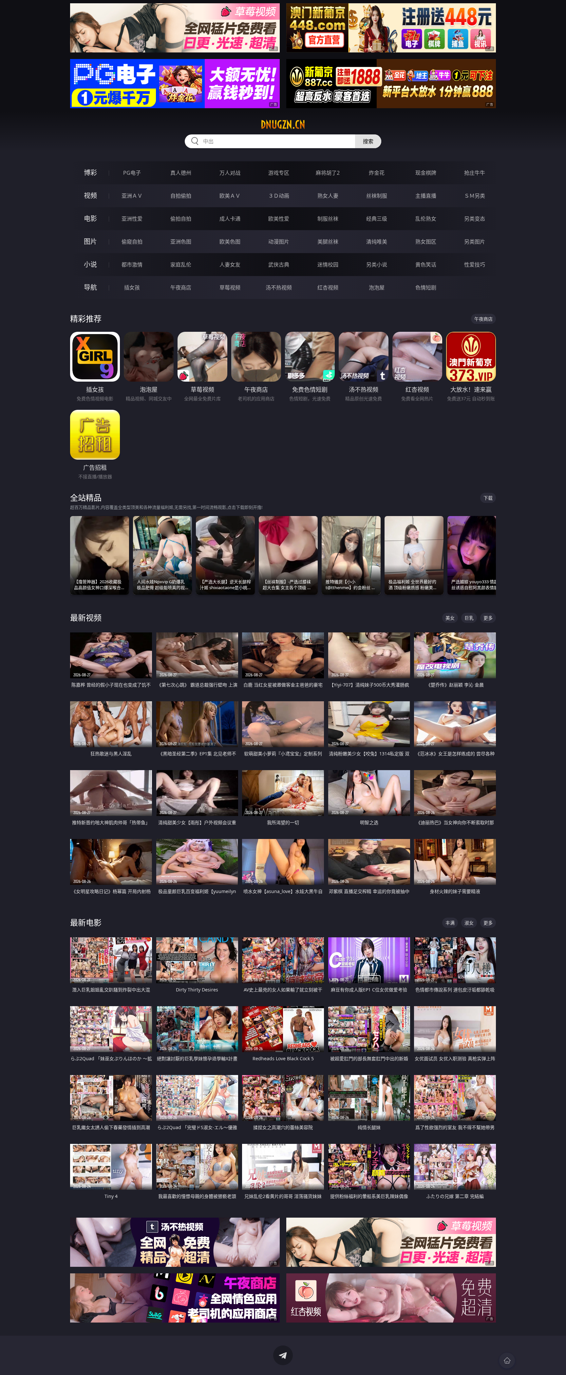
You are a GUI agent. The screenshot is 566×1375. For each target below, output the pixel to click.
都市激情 (132, 264)
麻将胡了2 (328, 172)
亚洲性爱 (132, 218)
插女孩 (132, 287)
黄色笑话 (425, 264)
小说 (90, 264)
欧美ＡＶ (229, 195)
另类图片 (474, 241)
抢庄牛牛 (474, 172)
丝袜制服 (376, 195)
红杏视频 (327, 287)
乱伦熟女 (425, 218)
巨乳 (469, 618)
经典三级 (376, 218)
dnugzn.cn (283, 124)
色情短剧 (425, 287)
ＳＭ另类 (474, 195)
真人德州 (180, 172)
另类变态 (474, 218)
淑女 (469, 923)
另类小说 (376, 264)
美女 (450, 618)
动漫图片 (278, 241)
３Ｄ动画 (278, 195)
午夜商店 (180, 287)
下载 (488, 498)
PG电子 (132, 172)
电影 (90, 218)
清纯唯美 (376, 241)
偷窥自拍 (132, 241)
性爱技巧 (474, 264)
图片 (90, 241)
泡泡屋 (377, 287)
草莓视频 (229, 287)
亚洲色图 (180, 241)
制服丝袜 (327, 218)
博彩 (90, 172)
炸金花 (377, 172)
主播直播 (425, 195)
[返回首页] (507, 1360)
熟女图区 (425, 241)
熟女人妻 (327, 195)
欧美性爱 (278, 218)
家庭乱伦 (180, 264)
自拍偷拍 (180, 195)
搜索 (368, 141)
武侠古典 (278, 264)
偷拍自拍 (180, 218)
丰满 (450, 923)
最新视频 (86, 617)
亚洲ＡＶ (132, 195)
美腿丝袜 (327, 241)
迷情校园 (327, 264)
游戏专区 (278, 172)
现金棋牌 (425, 172)
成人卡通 (229, 218)
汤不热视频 (279, 287)
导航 (90, 287)
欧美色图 (229, 241)
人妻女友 (229, 264)
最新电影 (86, 922)
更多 (488, 618)
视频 (90, 195)
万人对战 (229, 172)
